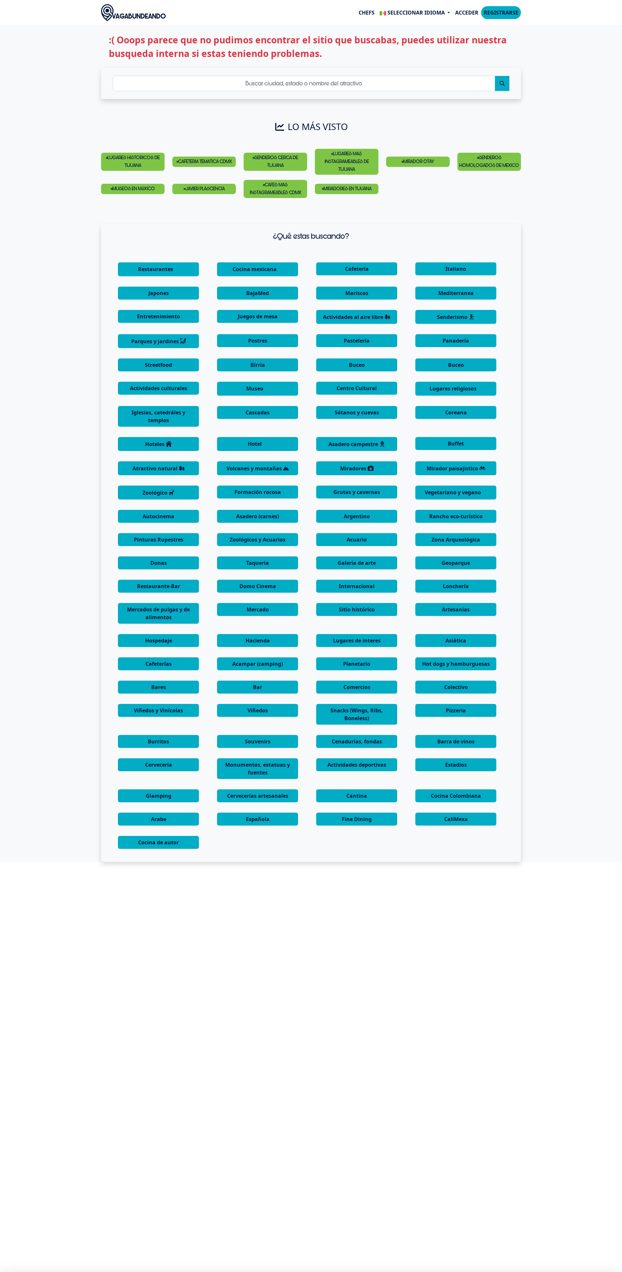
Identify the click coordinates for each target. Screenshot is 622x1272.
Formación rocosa (258, 492)
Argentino (357, 516)
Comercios (356, 687)
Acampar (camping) (257, 663)
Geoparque (456, 562)
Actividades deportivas (357, 764)
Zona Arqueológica (456, 539)
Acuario (357, 539)
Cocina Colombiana (456, 795)
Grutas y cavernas (356, 492)
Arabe (158, 819)
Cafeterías (158, 663)
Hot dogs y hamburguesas (456, 663)
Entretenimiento (158, 316)
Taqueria (257, 562)
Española (258, 819)
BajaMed (257, 293)
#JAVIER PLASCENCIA (204, 189)
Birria (257, 364)
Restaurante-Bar (158, 586)
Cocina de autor (158, 842)
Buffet (456, 443)
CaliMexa (456, 819)
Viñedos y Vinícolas (158, 710)
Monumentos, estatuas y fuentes (257, 768)
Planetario (356, 663)
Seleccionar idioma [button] (416, 12)
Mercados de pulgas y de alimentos (158, 613)
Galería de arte (357, 562)
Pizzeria (456, 710)
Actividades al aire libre (354, 317)
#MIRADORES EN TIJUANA (347, 189)
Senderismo (453, 317)
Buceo (357, 364)
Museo (255, 388)
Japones (158, 293)
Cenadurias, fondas (357, 741)
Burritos (158, 741)
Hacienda (258, 640)
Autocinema (158, 516)
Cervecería (158, 764)
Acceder (466, 12)
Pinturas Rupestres (158, 539)
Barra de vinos (456, 741)
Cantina (356, 795)
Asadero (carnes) (257, 516)
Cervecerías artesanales (257, 795)
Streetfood (158, 364)
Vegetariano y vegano (453, 492)
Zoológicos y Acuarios (257, 539)
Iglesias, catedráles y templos (158, 416)
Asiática (455, 640)
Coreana (456, 412)
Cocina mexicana (255, 269)
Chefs (366, 12)
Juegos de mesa (258, 316)
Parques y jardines (155, 341)
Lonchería (456, 586)
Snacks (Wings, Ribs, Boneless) (356, 714)
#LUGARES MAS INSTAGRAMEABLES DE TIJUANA (347, 161)
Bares (158, 687)
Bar (257, 687)
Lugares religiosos (454, 388)
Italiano (455, 268)
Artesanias (456, 609)
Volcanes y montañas (254, 468)
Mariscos (356, 293)
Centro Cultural (357, 388)
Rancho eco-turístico (456, 516)
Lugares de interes (357, 640)
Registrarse (501, 12)
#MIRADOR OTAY (418, 162)
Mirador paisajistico (453, 468)
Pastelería (357, 340)
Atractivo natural (155, 468)
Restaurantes (156, 269)
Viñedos (258, 710)
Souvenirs (258, 741)
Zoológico (156, 492)
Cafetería (357, 268)
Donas (158, 562)
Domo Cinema (257, 586)
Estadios (456, 764)
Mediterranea (456, 293)
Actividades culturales (158, 388)
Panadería (456, 340)
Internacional (356, 586)
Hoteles (155, 444)
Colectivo (456, 687)
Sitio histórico (357, 609)
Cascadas (258, 412)
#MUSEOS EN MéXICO (133, 189)
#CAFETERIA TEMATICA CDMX (204, 162)
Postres (257, 340)
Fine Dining (357, 819)
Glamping (158, 795)
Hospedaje (158, 640)
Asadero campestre (353, 444)
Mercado (258, 609)
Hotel (255, 443)
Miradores (354, 468)
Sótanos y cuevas (357, 412)
